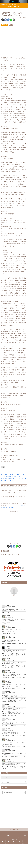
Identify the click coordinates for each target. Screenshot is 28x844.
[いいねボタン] (3, 467)
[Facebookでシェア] (5, 19)
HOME (7, 835)
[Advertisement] (14, 41)
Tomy (14, 595)
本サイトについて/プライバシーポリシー (20, 836)
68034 (11, 24)
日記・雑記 (5, 24)
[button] (14, 19)
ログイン (16, 496)
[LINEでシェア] (11, 19)
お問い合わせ (14, 839)
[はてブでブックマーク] (8, 19)
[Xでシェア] (2, 19)
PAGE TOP (14, 829)
